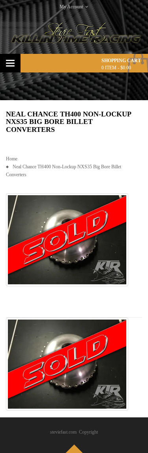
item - (116, 67)
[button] (67, 239)
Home (11, 159)
